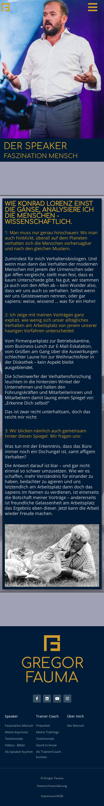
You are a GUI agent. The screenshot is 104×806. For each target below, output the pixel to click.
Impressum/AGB (52, 796)
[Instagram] (67, 699)
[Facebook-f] (37, 699)
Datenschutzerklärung (52, 786)
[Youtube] (57, 699)
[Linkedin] (47, 699)
